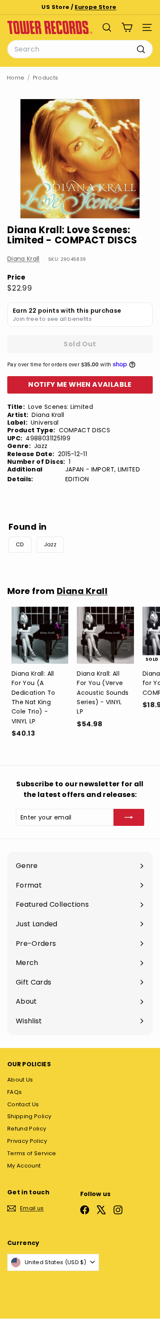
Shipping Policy (29, 1116)
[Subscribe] (128, 817)
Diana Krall (23, 258)
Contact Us (23, 1104)
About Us (20, 1080)
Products (45, 77)
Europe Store (95, 7)
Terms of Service (31, 1153)
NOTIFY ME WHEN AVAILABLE (80, 384)
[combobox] (80, 49)
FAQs (14, 1092)
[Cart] (127, 27)
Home (15, 77)
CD (20, 544)
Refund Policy (27, 1129)
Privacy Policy (27, 1141)
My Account (24, 1166)
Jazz (50, 544)
